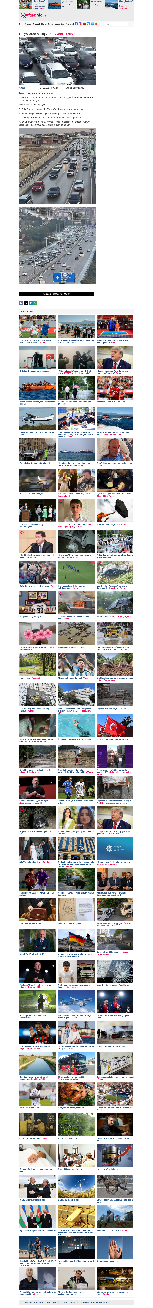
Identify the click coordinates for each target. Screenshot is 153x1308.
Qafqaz (50, 24)
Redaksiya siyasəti (102, 1302)
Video (31, 1302)
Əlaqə (93, 1302)
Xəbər (21, 24)
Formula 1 (70, 24)
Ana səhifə (24, 1302)
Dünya (43, 24)
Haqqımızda (85, 1302)
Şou (62, 24)
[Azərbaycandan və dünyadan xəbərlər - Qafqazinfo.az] (33, 15)
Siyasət (28, 24)
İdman (57, 24)
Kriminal (36, 24)
